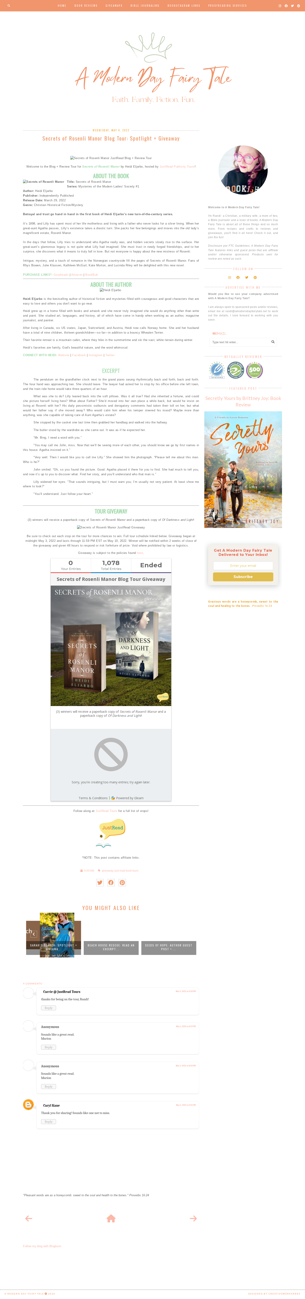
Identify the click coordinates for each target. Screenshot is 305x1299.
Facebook (79, 355)
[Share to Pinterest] (122, 883)
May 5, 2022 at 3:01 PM (186, 1105)
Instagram (96, 355)
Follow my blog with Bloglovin (42, 1246)
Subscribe (243, 577)
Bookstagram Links (184, 5)
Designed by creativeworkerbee (274, 1293)
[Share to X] (100, 883)
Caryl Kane (51, 1106)
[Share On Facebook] (111, 883)
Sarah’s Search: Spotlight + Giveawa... (53, 947)
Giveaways (114, 5)
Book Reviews (86, 5)
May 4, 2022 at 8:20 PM (186, 1066)
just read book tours (126, 870)
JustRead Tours (106, 811)
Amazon (77, 274)
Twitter (110, 355)
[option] (53, 935)
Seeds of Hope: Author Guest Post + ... (168, 947)
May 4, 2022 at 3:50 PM (186, 991)
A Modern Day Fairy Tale (24, 1293)
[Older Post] (193, 1218)
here (140, 553)
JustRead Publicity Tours (177, 166)
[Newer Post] (29, 1218)
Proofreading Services (227, 5)
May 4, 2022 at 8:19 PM (186, 1026)
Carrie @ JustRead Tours (61, 992)
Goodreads (61, 274)
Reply (48, 1008)
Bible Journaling (145, 5)
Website (63, 355)
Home (62, 5)
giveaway (107, 870)
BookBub (91, 274)
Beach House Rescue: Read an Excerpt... (111, 947)
